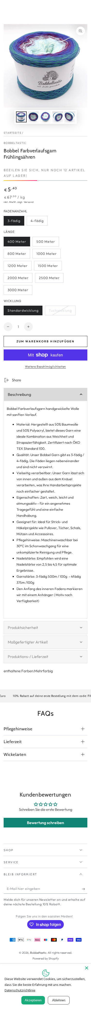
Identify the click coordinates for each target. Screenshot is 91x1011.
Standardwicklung (23, 311)
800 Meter (17, 254)
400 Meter (17, 242)
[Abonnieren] (84, 889)
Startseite (12, 132)
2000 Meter (18, 279)
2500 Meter (49, 279)
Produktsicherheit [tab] (23, 627)
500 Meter (46, 242)
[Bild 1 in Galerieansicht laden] (21, 116)
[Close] (86, 968)
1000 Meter (46, 254)
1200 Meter (17, 267)
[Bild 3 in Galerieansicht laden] (45, 116)
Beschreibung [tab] (19, 394)
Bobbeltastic (15, 143)
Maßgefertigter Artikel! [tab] (28, 642)
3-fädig (15, 222)
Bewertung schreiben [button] (45, 822)
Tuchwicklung (60, 311)
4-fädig (39, 222)
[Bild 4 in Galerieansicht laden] (57, 116)
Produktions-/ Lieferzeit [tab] (28, 656)
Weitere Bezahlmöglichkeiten (45, 366)
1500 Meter (48, 267)
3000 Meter (17, 291)
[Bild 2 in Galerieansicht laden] (33, 116)
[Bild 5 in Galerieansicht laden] (70, 116)
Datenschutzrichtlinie (20, 990)
